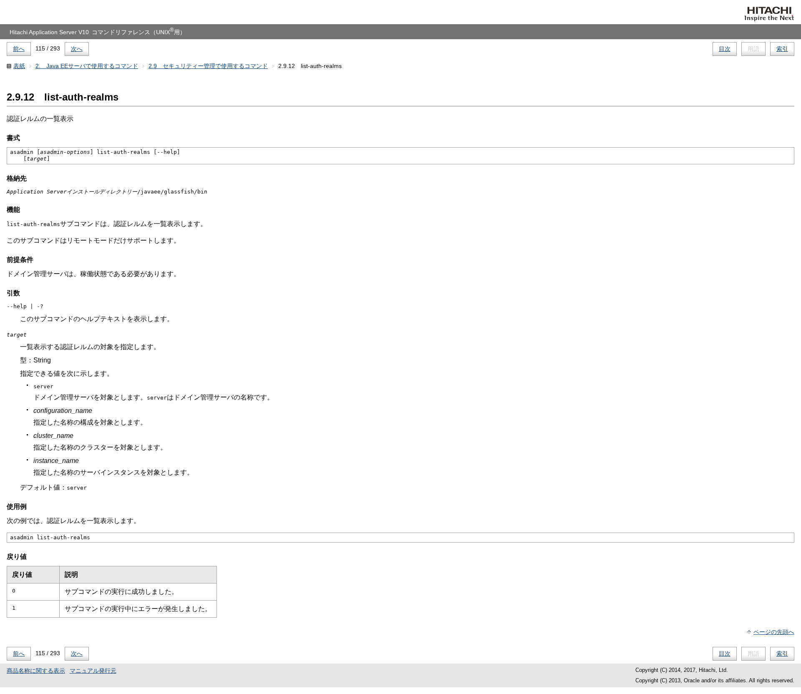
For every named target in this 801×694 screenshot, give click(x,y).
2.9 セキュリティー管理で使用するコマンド (208, 66)
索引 (782, 48)
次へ (77, 48)
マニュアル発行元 (93, 670)
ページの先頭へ (773, 632)
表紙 (19, 66)
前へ (19, 48)
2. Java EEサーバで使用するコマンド (86, 66)
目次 (724, 48)
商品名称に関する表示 (36, 670)
